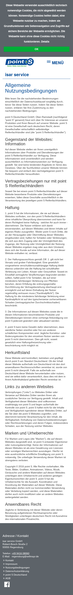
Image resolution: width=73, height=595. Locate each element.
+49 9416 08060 (20, 553)
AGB (7, 578)
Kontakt (9, 560)
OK (37, 49)
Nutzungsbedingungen (17, 567)
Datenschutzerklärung (17, 571)
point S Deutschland (16, 574)
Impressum (11, 564)
